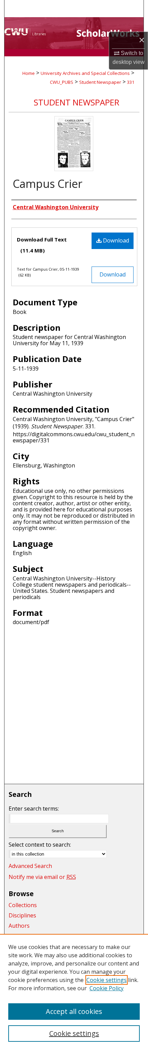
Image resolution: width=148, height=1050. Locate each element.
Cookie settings (106, 980)
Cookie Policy (106, 988)
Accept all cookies (74, 1011)
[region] (74, 992)
